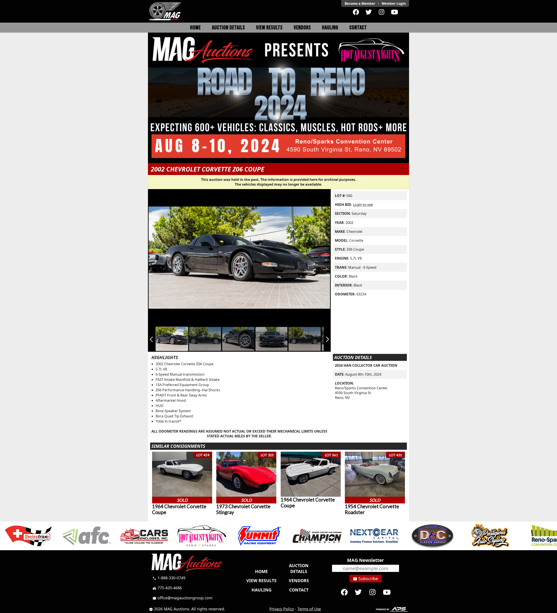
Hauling (330, 27)
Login (394, 3)
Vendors (302, 27)
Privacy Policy (281, 608)
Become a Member (360, 3)
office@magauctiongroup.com (182, 597)
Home (195, 27)
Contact (358, 27)
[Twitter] (368, 12)
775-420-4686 (167, 587)
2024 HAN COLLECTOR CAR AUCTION (366, 365)
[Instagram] (381, 12)
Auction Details (228, 27)
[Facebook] (355, 12)
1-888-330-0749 (169, 577)
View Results (269, 27)
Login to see (363, 204)
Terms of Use (309, 608)
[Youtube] (394, 12)
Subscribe (365, 579)
